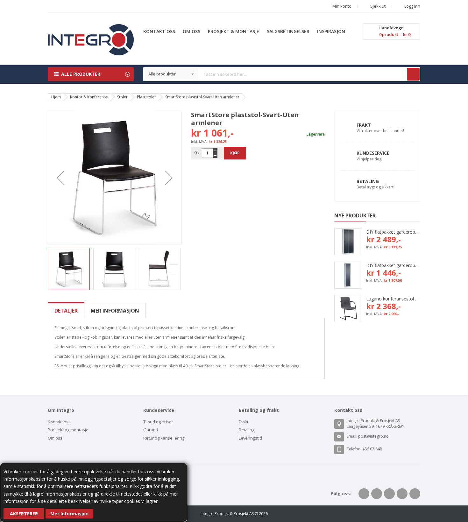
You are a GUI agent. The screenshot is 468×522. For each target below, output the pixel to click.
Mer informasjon (115, 310)
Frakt (364, 125)
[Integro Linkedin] (389, 493)
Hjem (56, 97)
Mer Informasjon (69, 514)
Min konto (341, 6)
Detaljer (66, 310)
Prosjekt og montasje (68, 430)
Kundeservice (373, 153)
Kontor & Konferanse (89, 97)
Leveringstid (250, 438)
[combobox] (281, 74)
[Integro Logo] (91, 29)
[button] (60, 177)
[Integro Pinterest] (402, 493)
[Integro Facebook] (363, 493)
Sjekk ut (377, 6)
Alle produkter (80, 74)
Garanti (150, 430)
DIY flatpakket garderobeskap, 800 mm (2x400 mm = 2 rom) (393, 232)
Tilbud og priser (158, 422)
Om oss (55, 438)
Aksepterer (24, 514)
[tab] (66, 310)
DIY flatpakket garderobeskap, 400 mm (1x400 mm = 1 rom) (393, 265)
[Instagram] (414, 493)
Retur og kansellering (163, 438)
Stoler (122, 97)
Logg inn (411, 6)
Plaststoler (146, 97)
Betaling (368, 181)
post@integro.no (373, 436)
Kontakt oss (59, 422)
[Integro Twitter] (376, 493)
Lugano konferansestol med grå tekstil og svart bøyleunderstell (393, 299)
